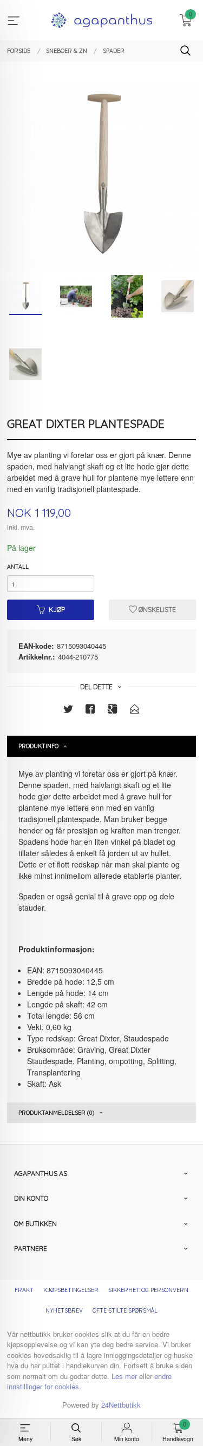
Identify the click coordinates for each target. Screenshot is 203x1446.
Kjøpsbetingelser (71, 1290)
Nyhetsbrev (64, 1310)
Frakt (24, 1290)
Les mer (124, 1376)
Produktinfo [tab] (38, 746)
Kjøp (57, 610)
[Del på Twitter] (68, 710)
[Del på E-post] (134, 710)
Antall (18, 566)
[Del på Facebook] (90, 710)
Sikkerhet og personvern (148, 1290)
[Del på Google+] (112, 710)
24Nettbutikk (121, 1405)
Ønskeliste (156, 610)
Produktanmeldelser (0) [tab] (56, 1113)
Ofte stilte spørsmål (125, 1310)
